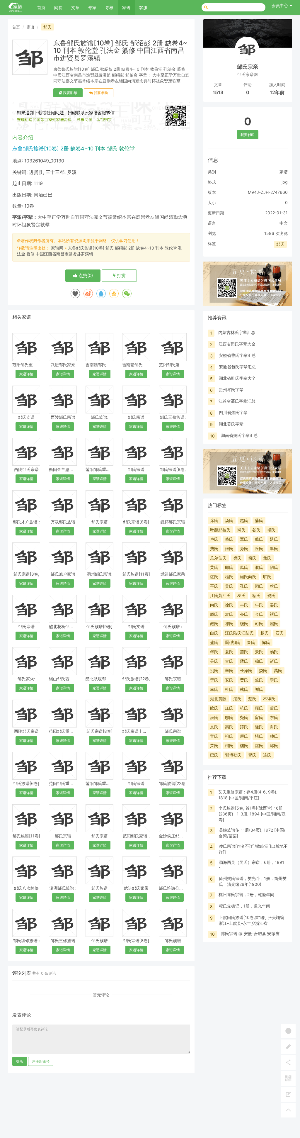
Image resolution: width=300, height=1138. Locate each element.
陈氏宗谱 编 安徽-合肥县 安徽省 (250, 933)
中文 (283, 223)
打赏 (121, 275)
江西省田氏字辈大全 (237, 343)
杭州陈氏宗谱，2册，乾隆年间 (246, 894)
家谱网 (57, 247)
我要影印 (69, 93)
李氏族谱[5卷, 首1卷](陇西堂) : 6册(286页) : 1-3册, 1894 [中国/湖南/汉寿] (252, 813)
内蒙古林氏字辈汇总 (236, 332)
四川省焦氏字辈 (233, 412)
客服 (143, 7)
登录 (19, 1061)
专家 (92, 7)
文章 (75, 7)
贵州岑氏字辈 (231, 389)
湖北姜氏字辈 (231, 423)
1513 (218, 92)
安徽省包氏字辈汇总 (237, 366)
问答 (58, 7)
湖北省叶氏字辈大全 (237, 378)
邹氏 (47, 26)
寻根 (109, 7)
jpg (285, 181)
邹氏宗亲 (247, 67)
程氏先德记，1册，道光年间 (244, 905)
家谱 (126, 7)
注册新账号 (41, 1061)
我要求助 (100, 93)
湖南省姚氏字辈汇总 (239, 435)
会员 (280, 5)
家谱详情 (26, 374)
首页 (41, 7)
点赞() (85, 275)
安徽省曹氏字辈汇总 (237, 355)
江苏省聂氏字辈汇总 (237, 400)
